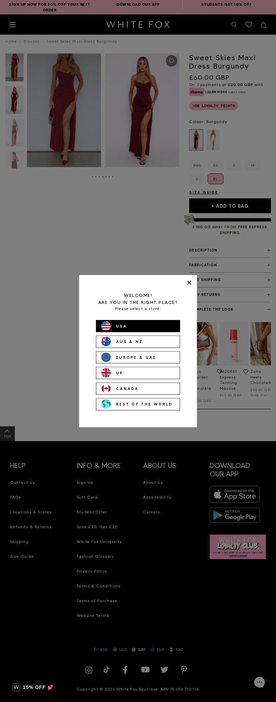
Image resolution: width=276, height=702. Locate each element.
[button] (33, 687)
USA (121, 325)
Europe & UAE (136, 357)
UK (120, 372)
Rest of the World (144, 404)
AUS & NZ (129, 341)
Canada (127, 388)
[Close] (189, 282)
